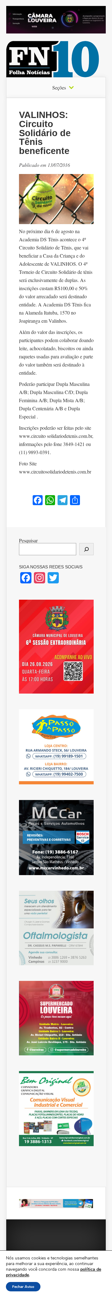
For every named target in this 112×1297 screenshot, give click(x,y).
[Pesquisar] (86, 549)
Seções (59, 87)
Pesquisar (28, 540)
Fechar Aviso (23, 1286)
